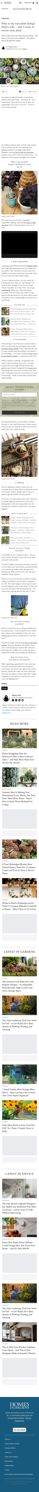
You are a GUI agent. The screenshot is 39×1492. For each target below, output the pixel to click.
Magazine (28, 2)
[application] (19, 243)
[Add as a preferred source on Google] (19, 1430)
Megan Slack (12, 47)
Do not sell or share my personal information (19, 1474)
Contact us (8, 1452)
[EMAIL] (23, 700)
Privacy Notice (17, 402)
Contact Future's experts (12, 1443)
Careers (7, 1470)
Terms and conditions (11, 1457)
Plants (4, 688)
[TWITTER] (13, 700)
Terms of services (22, 400)
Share (6, 91)
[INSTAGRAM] (16, 700)
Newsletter (34, 91)
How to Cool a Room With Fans (22, 9)
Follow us (23, 91)
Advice (25, 49)
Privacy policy (9, 1461)
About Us (8, 1439)
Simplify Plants (32, 266)
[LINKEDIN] (19, 700)
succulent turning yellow (9, 349)
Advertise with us (10, 1448)
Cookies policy (9, 1465)
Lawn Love (32, 368)
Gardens (5, 18)
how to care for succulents (25, 152)
